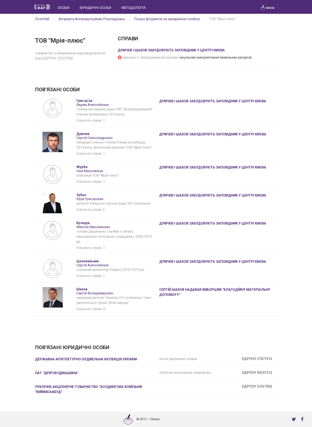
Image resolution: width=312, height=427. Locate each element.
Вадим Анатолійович (92, 103)
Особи (63, 8)
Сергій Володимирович (94, 291)
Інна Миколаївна (89, 169)
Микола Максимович (93, 225)
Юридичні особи (95, 8)
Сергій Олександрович (94, 136)
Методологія (133, 8)
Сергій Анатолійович (92, 263)
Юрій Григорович (89, 197)
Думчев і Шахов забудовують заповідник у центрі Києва (171, 50)
